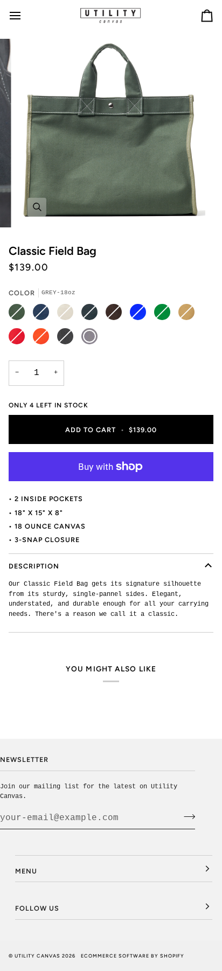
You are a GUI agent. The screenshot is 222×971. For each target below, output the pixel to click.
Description (34, 566)
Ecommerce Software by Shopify (132, 956)
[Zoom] (36, 207)
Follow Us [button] (37, 908)
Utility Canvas (37, 956)
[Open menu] (25, 15)
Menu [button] (26, 871)
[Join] (186, 816)
